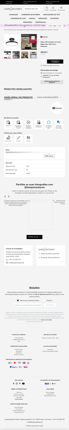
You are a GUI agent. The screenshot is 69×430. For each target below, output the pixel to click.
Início (5, 29)
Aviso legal (19, 397)
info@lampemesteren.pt (16, 263)
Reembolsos (19, 353)
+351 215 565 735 (15, 259)
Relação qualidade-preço (19, 410)
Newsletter (50, 349)
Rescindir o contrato (19, 354)
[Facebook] (13, 383)
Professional (40, 22)
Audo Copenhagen (18, 407)
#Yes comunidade (50, 392)
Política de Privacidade (18, 395)
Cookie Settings (50, 394)
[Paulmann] (51, 37)
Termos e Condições (19, 394)
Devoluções (19, 351)
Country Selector (19, 399)
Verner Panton (18, 409)
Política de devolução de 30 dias (50, 351)
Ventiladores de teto (51, 15)
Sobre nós (18, 392)
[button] (7, 54)
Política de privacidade (46, 319)
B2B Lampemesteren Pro (50, 395)
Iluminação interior (11, 29)
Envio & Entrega (19, 349)
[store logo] (13, 9)
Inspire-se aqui (33, 237)
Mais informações (47, 97)
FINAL (54, 25)
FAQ (19, 341)
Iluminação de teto (21, 29)
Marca (8, 99)
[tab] (19, 97)
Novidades (54, 18)
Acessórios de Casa (18, 412)
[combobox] (33, 9)
